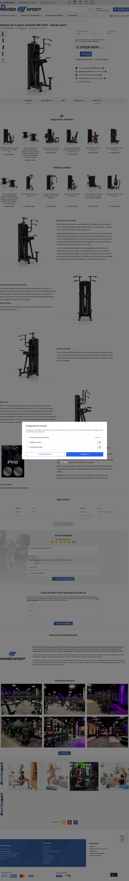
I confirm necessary (45, 454)
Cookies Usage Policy (69, 430)
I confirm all (84, 454)
